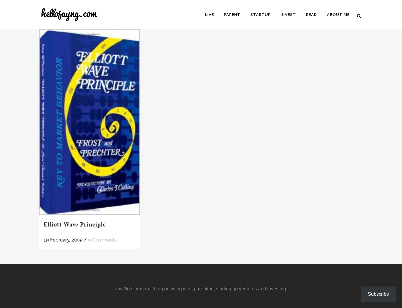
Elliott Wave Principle (75, 224)
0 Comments (102, 240)
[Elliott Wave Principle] (89, 122)
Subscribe (378, 294)
